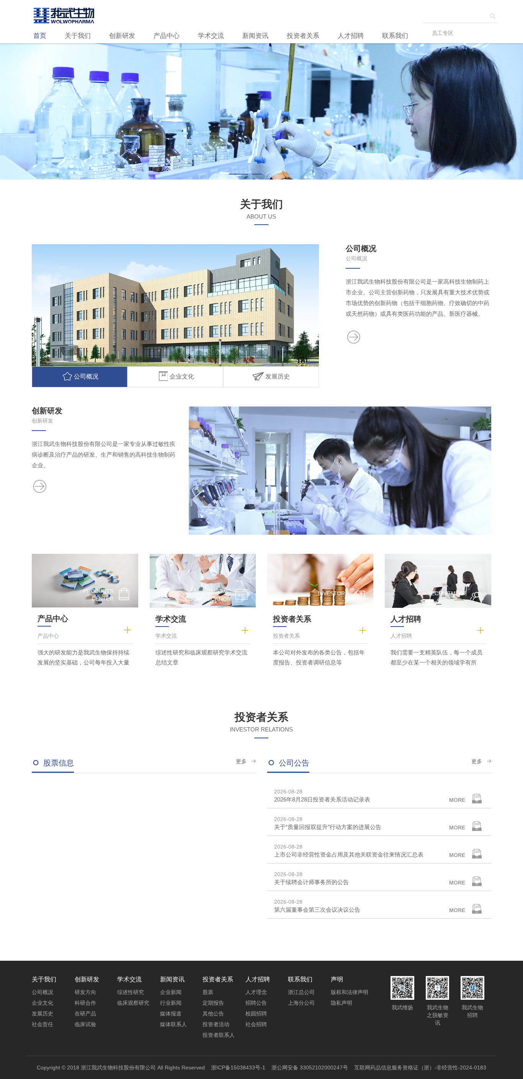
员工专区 (442, 33)
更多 (241, 761)
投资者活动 (216, 1024)
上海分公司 (301, 1003)
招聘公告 (256, 1003)
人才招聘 (351, 35)
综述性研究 (130, 992)
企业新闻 (170, 992)
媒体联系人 (173, 1024)
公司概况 (42, 992)
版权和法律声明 (349, 992)
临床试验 (85, 1024)
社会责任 (42, 1024)
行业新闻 (170, 1003)
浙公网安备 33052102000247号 (309, 1067)
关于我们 (78, 35)
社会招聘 (256, 1024)
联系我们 (395, 35)
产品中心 (167, 35)
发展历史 (42, 1013)
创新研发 (122, 35)
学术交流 (211, 35)
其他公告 (213, 1013)
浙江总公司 (301, 992)
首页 (39, 35)
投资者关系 (303, 35)
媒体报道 (170, 1013)
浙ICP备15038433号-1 (238, 1067)
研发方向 (85, 992)
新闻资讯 (255, 35)
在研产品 (85, 1013)
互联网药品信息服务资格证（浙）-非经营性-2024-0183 (420, 1067)
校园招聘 (256, 1013)
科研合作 (85, 1003)
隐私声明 (341, 1003)
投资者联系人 (219, 1035)
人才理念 (256, 992)
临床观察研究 (133, 1003)
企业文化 (42, 1003)
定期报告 (213, 1003)
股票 (208, 992)
